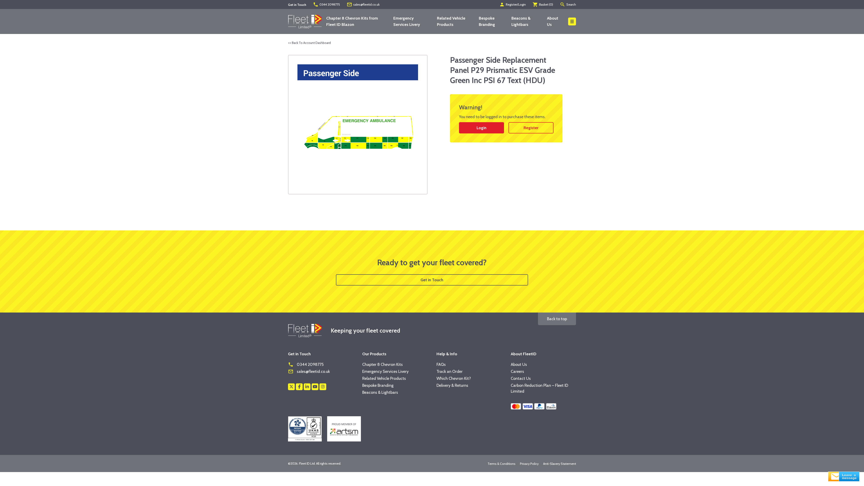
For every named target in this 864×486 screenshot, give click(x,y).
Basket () (543, 4)
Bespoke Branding (378, 385)
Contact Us (521, 378)
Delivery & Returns (452, 385)
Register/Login (512, 4)
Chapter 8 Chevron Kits (382, 364)
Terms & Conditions (501, 464)
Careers (517, 371)
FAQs (441, 364)
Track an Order (449, 371)
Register (531, 127)
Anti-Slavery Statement (559, 464)
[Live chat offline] (844, 476)
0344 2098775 (326, 4)
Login (481, 127)
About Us (519, 364)
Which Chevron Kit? (453, 378)
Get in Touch (432, 279)
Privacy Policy (529, 464)
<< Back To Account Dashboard (309, 43)
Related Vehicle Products (384, 378)
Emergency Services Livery (385, 371)
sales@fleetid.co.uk (363, 4)
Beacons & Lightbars (380, 392)
